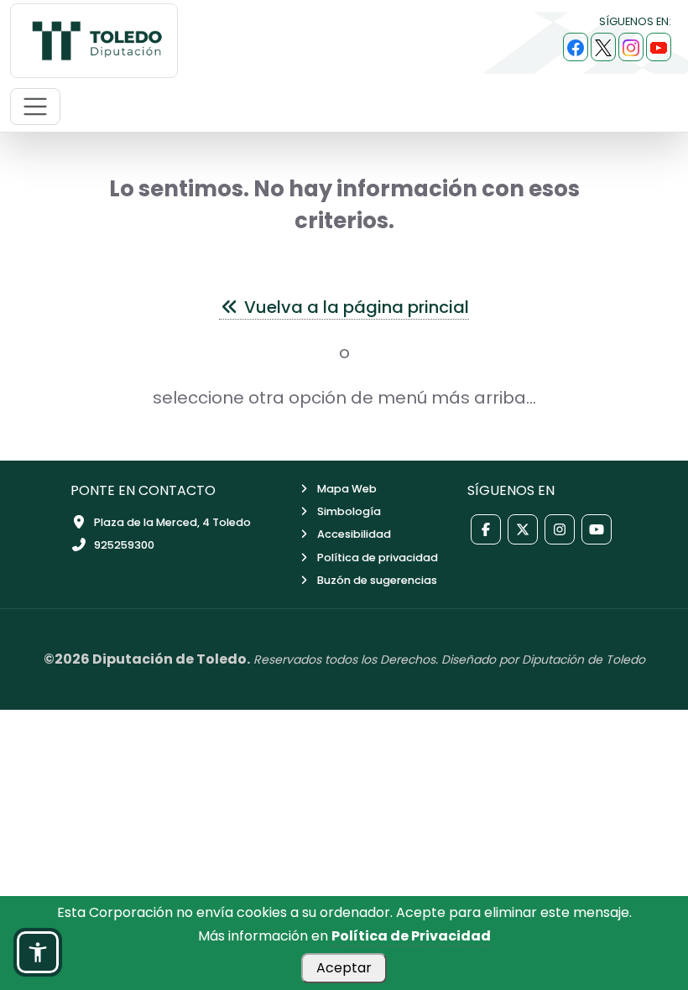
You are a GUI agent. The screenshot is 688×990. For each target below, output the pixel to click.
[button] (38, 952)
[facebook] (575, 47)
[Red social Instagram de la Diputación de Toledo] (560, 529)
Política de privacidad (377, 557)
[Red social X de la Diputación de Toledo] (523, 529)
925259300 (124, 545)
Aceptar (344, 967)
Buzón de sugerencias (377, 580)
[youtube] (658, 47)
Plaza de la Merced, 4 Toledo (172, 522)
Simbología (349, 511)
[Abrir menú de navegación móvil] (35, 106)
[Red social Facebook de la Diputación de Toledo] (486, 529)
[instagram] (631, 47)
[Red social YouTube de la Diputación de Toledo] (596, 529)
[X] (603, 47)
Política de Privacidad (411, 936)
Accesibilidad (354, 534)
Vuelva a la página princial (354, 307)
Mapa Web (347, 489)
